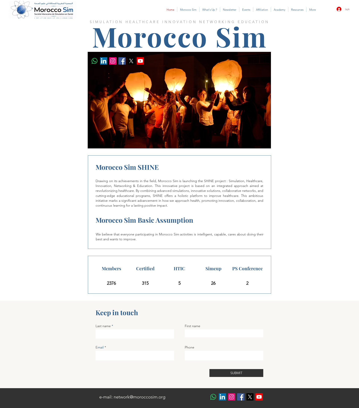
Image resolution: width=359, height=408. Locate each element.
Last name (103, 326)
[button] (188, 9)
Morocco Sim (179, 36)
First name (192, 326)
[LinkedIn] (103, 61)
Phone (189, 347)
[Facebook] (122, 61)
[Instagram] (112, 61)
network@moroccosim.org (139, 397)
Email (100, 347)
